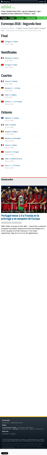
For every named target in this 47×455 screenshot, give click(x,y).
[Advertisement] (23, 261)
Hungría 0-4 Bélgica (11, 131)
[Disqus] (24, 314)
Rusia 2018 (21, 427)
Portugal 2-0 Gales (11, 65)
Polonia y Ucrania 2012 (37, 429)
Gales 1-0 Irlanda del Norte (13, 159)
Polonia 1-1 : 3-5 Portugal (13, 101)
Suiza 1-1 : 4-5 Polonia (12, 165)
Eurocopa (20, 18)
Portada (4, 18)
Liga (38, 11)
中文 (2, 31)
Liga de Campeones (29, 11)
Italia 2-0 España (10, 125)
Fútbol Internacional (17, 422)
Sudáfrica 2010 (6, 429)
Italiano (36, 28)
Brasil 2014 (29, 427)
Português (42, 28)
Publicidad (5, 434)
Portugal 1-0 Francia (11, 41)
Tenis (33, 13)
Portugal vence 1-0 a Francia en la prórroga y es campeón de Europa (20, 217)
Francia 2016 (31, 18)
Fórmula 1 (27, 13)
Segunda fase (17, 222)
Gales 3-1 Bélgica (11, 95)
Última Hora (5, 422)
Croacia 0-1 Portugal (12, 152)
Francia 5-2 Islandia (11, 81)
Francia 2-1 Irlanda (11, 145)
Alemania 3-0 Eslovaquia (13, 138)
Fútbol (3, 11)
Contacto (12, 434)
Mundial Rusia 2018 (13, 11)
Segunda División (7, 13)
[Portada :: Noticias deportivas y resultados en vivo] (8, 7)
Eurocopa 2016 (6, 222)
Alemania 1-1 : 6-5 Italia (12, 88)
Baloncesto (18, 13)
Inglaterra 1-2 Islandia (12, 118)
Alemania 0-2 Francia (11, 58)
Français (25, 28)
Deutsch (30, 28)
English (19, 28)
